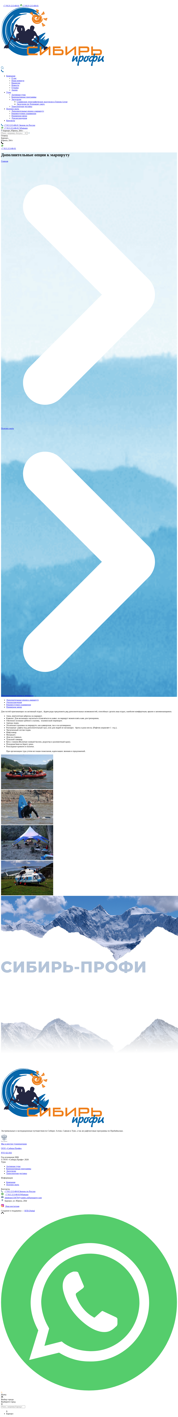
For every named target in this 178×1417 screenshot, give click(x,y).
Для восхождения (14, 702)
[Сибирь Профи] (52, 65)
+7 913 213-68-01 (19, 125)
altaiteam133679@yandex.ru (23, 1198)
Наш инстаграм (12, 1206)
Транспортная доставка (16, 1173)
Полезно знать (12, 1185)
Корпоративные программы (18, 1169)
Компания (10, 1182)
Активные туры (13, 1166)
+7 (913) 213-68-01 (11, 6)
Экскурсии (11, 1171)
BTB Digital (29, 1211)
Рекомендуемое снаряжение (18, 705)
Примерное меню (14, 707)
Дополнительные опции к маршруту (22, 700)
